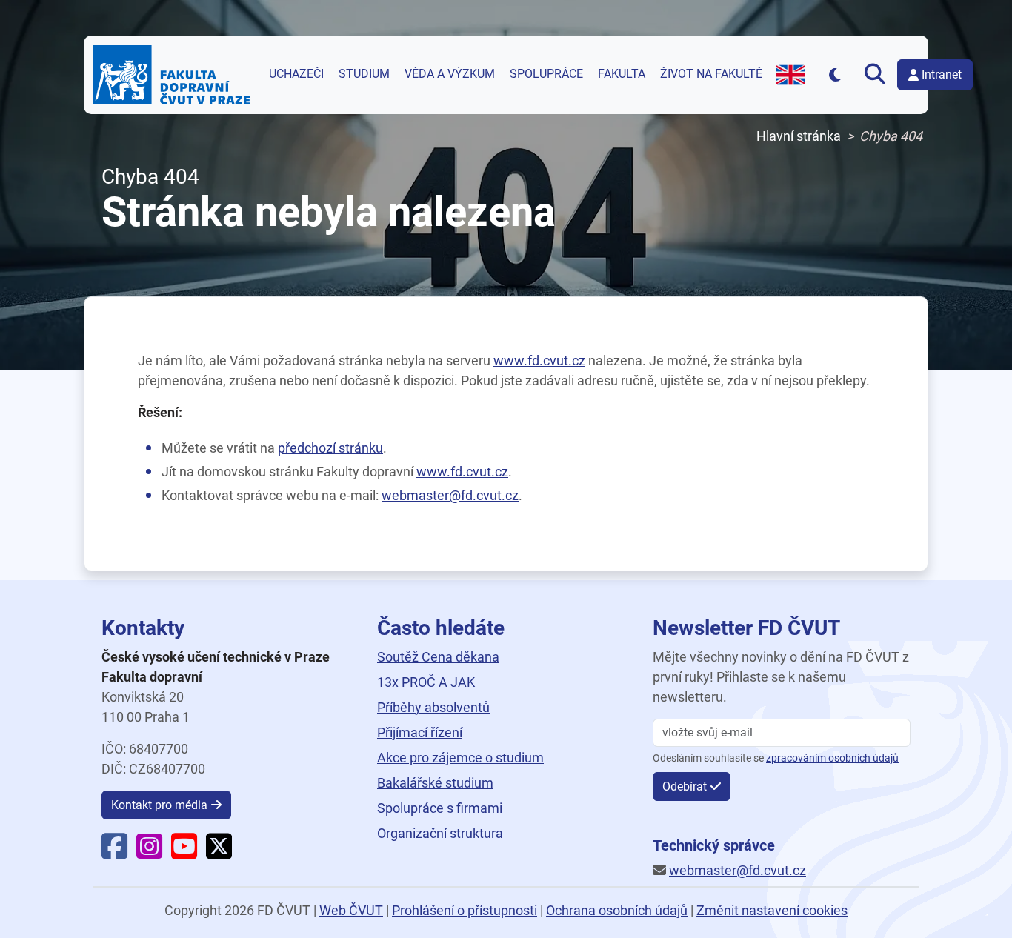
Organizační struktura (440, 833)
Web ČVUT (351, 910)
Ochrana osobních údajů (617, 910)
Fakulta (621, 74)
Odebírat (684, 786)
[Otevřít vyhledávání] (875, 74)
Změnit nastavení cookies (772, 910)
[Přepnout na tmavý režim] (835, 74)
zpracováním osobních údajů (832, 758)
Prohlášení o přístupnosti (464, 910)
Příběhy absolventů (433, 707)
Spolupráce (546, 74)
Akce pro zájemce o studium (460, 757)
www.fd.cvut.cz (539, 360)
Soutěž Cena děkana (438, 657)
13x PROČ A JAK (426, 682)
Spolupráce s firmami (439, 808)
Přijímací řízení (419, 732)
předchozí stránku (330, 448)
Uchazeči (296, 74)
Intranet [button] (942, 74)
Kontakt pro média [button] (159, 805)
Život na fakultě (711, 74)
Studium (364, 74)
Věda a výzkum (450, 74)
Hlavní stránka (798, 136)
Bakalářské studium (435, 783)
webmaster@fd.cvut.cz (450, 495)
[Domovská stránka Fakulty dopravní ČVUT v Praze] (171, 74)
